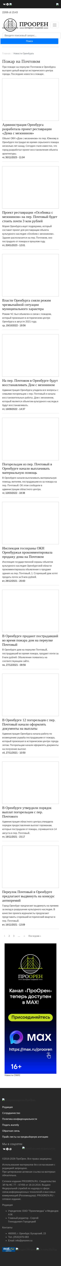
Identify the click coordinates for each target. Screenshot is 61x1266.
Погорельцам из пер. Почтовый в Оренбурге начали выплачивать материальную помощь (27, 468)
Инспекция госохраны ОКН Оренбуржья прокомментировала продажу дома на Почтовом (27, 552)
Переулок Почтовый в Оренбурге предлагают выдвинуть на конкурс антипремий (28, 896)
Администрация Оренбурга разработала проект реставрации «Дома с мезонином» (27, 129)
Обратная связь (11, 1131)
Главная (6, 53)
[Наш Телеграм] (7, 4)
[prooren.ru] (30, 1101)
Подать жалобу (10, 1125)
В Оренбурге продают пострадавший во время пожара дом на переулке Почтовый (30, 640)
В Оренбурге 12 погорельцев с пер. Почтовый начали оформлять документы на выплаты (28, 724)
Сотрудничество (11, 1113)
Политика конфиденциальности (19, 1119)
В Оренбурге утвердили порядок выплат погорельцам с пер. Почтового (27, 812)
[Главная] (25, 25)
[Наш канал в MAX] (10, 4)
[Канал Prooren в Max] (30, 1008)
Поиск (29, 41)
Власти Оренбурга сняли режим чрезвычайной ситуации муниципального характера (26, 304)
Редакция (7, 1107)
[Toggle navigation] (54, 25)
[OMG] (38, 1149)
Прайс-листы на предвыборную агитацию (25, 1137)
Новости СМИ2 (12, 1075)
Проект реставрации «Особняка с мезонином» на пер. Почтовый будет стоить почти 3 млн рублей (29, 217)
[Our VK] (4, 4)
